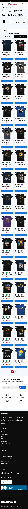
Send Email (22, 387)
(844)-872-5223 (20, 397)
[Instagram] (5, 473)
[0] (25, 4)
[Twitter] (8, 473)
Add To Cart (7, 58)
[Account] (22, 4)
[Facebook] (2, 473)
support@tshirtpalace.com (7, 397)
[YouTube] (18, 473)
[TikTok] (15, 473)
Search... (3, 5)
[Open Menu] (2, 4)
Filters (5, 30)
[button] (12, 41)
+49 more (11, 52)
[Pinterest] (11, 473)
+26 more (11, 140)
